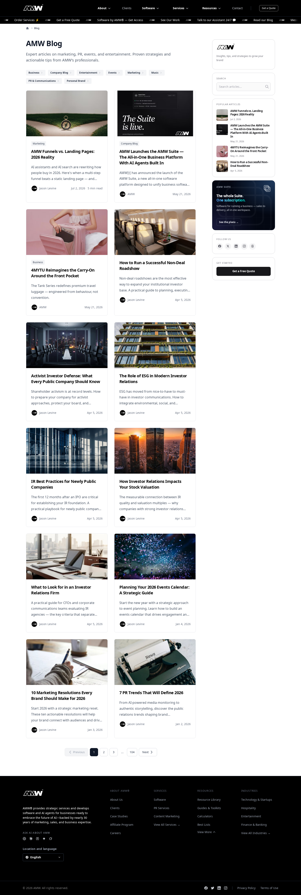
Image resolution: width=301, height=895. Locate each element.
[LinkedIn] (236, 246)
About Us (116, 800)
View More (204, 832)
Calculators (205, 816)
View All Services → (167, 825)
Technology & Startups (256, 800)
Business (38, 262)
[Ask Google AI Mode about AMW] (44, 838)
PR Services (161, 808)
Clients (126, 8)
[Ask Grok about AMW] (50, 838)
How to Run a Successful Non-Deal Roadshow (249, 164)
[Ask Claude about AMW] (31, 838)
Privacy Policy (246, 888)
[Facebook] (219, 246)
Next (145, 752)
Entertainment (251, 816)
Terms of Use (269, 888)
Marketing (38, 143)
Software (160, 800)
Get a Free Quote (243, 271)
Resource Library (209, 800)
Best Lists (203, 825)
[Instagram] (244, 246)
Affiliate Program (121, 825)
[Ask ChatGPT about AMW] (24, 838)
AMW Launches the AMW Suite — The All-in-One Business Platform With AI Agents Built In (250, 131)
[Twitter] (212, 888)
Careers (115, 833)
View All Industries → (255, 833)
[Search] (267, 87)
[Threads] (252, 246)
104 (132, 752)
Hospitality (248, 808)
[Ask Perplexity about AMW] (37, 838)
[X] (228, 246)
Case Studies (119, 816)
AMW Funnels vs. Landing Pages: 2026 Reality (246, 112)
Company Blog (129, 143)
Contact (237, 8)
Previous (79, 752)
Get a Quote (269, 8)
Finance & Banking (254, 825)
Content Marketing (167, 816)
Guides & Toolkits (209, 808)
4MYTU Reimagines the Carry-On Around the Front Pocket (249, 149)
